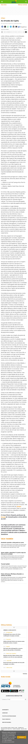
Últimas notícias (22, 4)
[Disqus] (14, 603)
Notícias (24, 673)
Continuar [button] (21, 737)
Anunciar (5, 712)
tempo (19, 506)
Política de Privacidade (9, 716)
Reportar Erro (6, 722)
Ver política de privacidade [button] (8, 741)
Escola (3, 517)
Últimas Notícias (6, 625)
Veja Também (7, 539)
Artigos (3, 18)
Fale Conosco (6, 719)
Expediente (5, 709)
